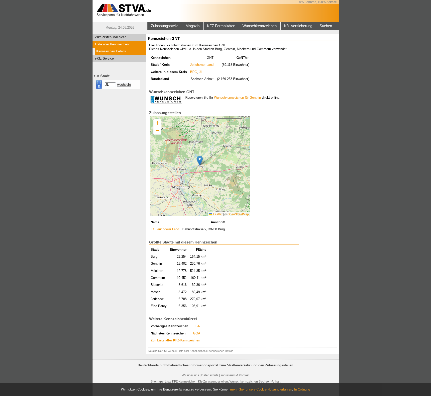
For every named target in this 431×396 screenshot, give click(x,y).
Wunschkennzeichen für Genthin (237, 97)
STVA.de (169, 350)
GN (198, 326)
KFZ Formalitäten (221, 26)
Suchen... (327, 26)
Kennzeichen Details (111, 51)
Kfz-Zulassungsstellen (213, 381)
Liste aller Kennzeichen (112, 44)
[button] (200, 161)
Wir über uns (190, 375)
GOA (196, 333)
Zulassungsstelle (164, 26)
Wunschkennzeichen (259, 26)
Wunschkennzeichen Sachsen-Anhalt (254, 381)
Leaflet (217, 214)
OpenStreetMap (238, 214)
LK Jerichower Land (165, 229)
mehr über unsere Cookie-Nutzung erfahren (261, 389)
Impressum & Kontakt (234, 375)
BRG (193, 72)
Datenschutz (209, 375)
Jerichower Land (202, 65)
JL (201, 72)
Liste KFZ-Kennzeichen (181, 381)
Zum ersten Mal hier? (110, 37)
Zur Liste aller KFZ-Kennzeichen (175, 340)
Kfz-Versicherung (298, 26)
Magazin (193, 26)
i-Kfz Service (104, 58)
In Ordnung (302, 389)
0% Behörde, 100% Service (318, 2)
